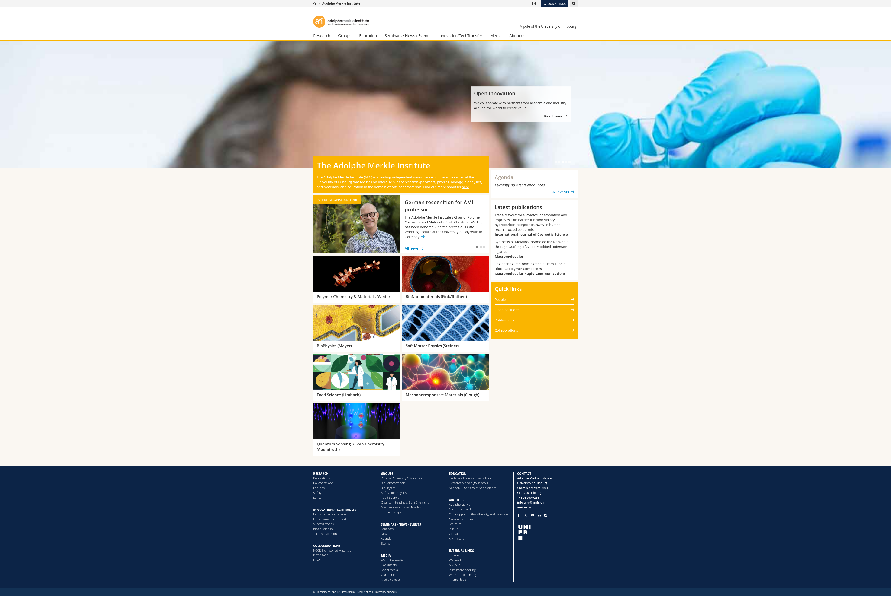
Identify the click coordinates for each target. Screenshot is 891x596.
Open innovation (494, 93)
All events (560, 191)
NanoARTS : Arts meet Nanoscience (472, 488)
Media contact (390, 579)
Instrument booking (462, 570)
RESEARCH (321, 474)
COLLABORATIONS (326, 546)
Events (385, 543)
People (500, 299)
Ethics (317, 497)
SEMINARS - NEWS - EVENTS (401, 524)
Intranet (454, 555)
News (384, 534)
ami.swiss (524, 507)
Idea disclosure (323, 529)
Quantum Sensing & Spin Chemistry (405, 502)
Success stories (323, 524)
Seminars (387, 529)
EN (534, 3)
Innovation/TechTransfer (460, 35)
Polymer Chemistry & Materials (401, 478)
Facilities (319, 488)
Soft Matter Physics (394, 493)
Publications (504, 320)
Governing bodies (461, 519)
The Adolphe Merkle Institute (373, 165)
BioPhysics (388, 488)
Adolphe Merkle (459, 504)
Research (321, 35)
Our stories (388, 575)
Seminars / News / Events (407, 35)
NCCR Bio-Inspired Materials (332, 550)
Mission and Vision (462, 509)
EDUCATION (458, 474)
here (465, 186)
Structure (455, 524)
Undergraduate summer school (470, 478)
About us (517, 35)
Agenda (386, 538)
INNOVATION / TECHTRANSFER (335, 510)
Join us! (454, 529)
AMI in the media (392, 560)
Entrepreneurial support (329, 519)
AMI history (456, 538)
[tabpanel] (445, 104)
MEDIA (386, 555)
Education (368, 35)
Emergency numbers (385, 591)
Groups (344, 35)
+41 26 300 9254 (528, 497)
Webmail (455, 560)
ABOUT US (456, 500)
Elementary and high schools (468, 483)
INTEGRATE (320, 555)
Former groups (391, 512)
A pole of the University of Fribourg (548, 26)
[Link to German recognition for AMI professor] (401, 224)
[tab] (556, 162)
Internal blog (457, 579)
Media (495, 35)
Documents (389, 565)
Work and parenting (462, 575)
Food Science (390, 497)
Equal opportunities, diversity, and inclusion (478, 514)
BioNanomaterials (393, 483)
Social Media (389, 570)
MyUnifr (454, 565)
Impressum (348, 591)
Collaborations (506, 330)
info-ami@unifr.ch (530, 502)
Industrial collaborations (329, 514)
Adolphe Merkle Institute (341, 3)
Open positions (507, 309)
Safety (317, 493)
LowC (317, 560)
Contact (454, 534)
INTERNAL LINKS (461, 550)
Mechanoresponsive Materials (401, 507)
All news (412, 248)
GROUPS (387, 474)
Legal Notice (364, 591)
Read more (553, 116)
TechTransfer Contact (327, 534)
